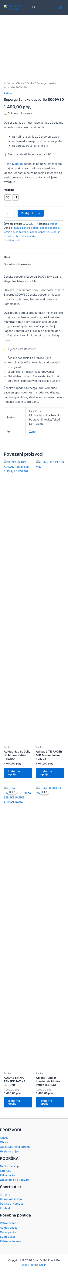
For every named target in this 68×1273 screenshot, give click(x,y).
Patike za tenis (9, 1223)
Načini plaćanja (9, 1166)
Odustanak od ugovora (14, 1180)
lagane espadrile (49, 227)
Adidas (16, 240)
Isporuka (5, 1170)
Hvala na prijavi (9, 1151)
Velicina (9, 189)
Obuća (20, 83)
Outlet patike (8, 1232)
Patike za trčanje (10, 1241)
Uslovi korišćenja (11, 1199)
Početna (9, 83)
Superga (17, 164)
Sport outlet (7, 1236)
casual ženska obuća (26, 227)
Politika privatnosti (11, 1203)
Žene (32, 431)
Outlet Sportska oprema (15, 1146)
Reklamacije (7, 1175)
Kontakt (5, 1208)
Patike (30, 83)
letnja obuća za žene (16, 231)
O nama (5, 1194)
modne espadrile (39, 231)
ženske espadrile (26, 236)
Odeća (4, 1137)
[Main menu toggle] (60, 7)
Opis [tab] (7, 257)
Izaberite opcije (14, 773)
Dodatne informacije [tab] (17, 264)
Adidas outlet (8, 1227)
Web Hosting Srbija (34, 1265)
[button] (34, 7)
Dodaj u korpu (30, 213)
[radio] (8, 197)
